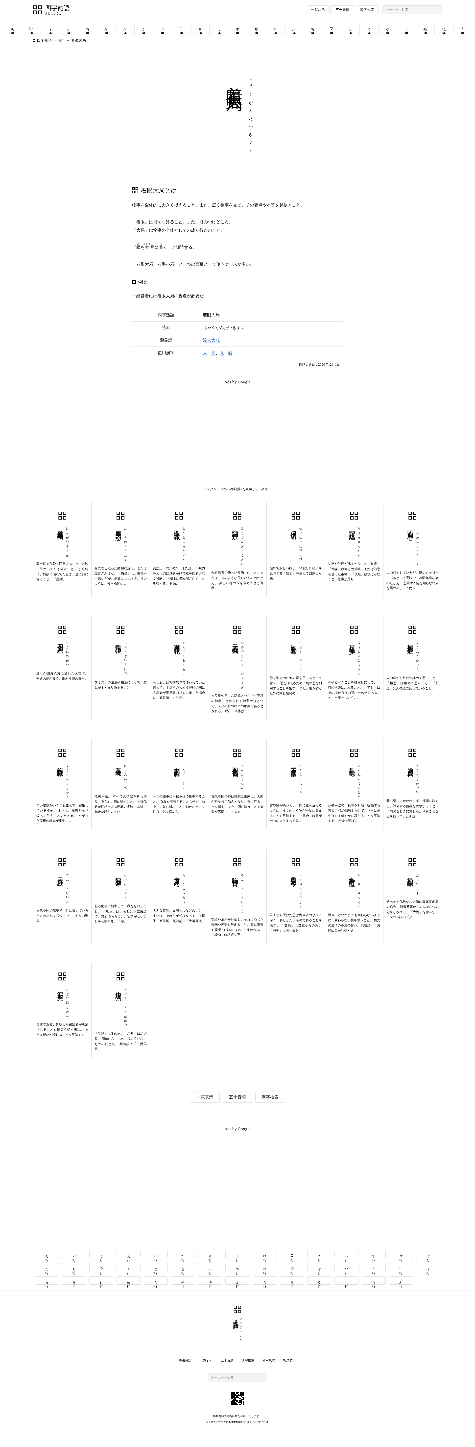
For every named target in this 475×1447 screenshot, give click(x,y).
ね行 (444, 27)
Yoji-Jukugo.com (236, 1422)
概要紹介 (185, 1360)
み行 (74, 1280)
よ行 (237, 1280)
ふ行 (374, 1267)
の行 (463, 27)
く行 (144, 27)
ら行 (265, 1280)
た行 (294, 27)
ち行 (313, 27)
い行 (31, 27)
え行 (69, 27)
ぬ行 (425, 27)
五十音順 (343, 10)
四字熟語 (57, 8)
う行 (50, 27)
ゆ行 (210, 1280)
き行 (125, 27)
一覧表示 (318, 10)
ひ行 (346, 1267)
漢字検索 (367, 10)
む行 (101, 1280)
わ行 (401, 1280)
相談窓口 (289, 1360)
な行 (388, 27)
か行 (106, 27)
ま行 (47, 1280)
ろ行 (374, 1280)
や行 (183, 1280)
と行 (369, 27)
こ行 (181, 27)
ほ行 (428, 1267)
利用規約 (268, 1360)
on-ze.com (260, 1422)
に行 (406, 27)
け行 (163, 27)
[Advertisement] (135, 423)
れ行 (346, 1280)
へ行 (401, 1267)
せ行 (256, 27)
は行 (319, 1267)
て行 (350, 27)
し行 (219, 27)
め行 (128, 1280)
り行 (292, 1280)
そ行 (275, 27)
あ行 (12, 27)
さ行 (200, 27)
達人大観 (211, 340)
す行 (237, 27)
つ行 (331, 27)
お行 (88, 27)
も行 (156, 1280)
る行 (319, 1280)
